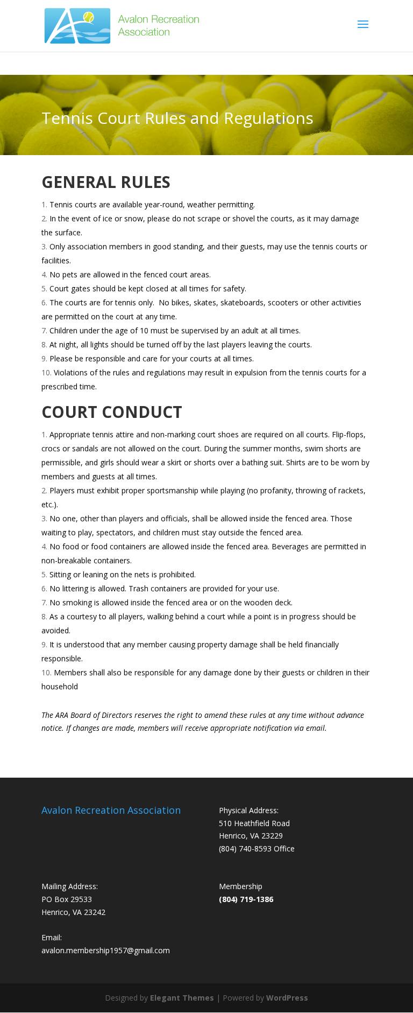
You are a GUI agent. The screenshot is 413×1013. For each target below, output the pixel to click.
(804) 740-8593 (245, 848)
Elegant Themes (182, 998)
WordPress (287, 998)
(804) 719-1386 (246, 899)
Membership (240, 886)
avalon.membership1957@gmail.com (105, 950)
